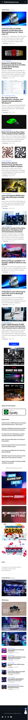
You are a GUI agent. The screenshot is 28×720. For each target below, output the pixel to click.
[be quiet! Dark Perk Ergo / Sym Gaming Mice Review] (4, 686)
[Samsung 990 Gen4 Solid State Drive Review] (4, 650)
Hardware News (8, 61)
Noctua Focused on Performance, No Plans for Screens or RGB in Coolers (12, 164)
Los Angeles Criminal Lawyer (9, 568)
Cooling (12, 589)
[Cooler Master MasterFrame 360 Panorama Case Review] (4, 672)
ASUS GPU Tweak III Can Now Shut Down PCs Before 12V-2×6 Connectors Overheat (13, 230)
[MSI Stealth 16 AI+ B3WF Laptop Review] (4, 665)
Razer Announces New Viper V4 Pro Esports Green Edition (13, 133)
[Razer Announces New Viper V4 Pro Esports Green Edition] (14, 122)
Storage (12, 648)
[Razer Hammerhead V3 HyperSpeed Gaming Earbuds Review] (14, 609)
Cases (9, 670)
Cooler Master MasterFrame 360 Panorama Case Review (16, 672)
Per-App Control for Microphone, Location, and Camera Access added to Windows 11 (12, 100)
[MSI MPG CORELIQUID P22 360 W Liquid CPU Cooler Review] (14, 588)
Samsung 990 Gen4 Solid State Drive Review (16, 650)
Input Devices (13, 684)
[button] (2, 2)
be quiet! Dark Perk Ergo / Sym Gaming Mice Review (16, 687)
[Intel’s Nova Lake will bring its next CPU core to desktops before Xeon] (14, 282)
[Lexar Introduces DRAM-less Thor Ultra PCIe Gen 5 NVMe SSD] (14, 185)
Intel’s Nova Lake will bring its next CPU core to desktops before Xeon (13, 293)
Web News (13, 95)
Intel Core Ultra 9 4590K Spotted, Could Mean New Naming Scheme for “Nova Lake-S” (12, 31)
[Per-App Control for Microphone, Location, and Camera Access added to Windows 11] (14, 87)
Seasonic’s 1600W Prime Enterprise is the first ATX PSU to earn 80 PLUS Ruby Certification (13, 65)
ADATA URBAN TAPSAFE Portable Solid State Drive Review (16, 657)
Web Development (6, 570)
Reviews (16, 589)
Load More (14, 344)
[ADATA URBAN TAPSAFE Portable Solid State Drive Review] (4, 657)
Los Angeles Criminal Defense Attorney (11, 567)
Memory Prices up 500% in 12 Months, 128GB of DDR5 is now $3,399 (14, 262)
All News (3, 61)
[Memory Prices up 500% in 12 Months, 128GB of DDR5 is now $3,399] (14, 251)
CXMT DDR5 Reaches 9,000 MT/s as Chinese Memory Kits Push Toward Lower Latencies (13, 326)
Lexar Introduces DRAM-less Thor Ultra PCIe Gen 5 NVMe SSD (13, 197)
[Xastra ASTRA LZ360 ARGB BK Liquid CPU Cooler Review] (4, 679)
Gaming (4, 607)
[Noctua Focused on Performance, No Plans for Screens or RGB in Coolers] (14, 153)
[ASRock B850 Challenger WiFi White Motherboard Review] (14, 624)
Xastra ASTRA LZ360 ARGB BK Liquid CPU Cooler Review (16, 679)
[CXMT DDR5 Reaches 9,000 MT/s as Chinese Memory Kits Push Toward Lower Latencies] (14, 314)
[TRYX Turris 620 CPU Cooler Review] (14, 639)
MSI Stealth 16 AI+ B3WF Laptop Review (16, 665)
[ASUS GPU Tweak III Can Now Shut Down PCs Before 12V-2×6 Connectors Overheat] (14, 218)
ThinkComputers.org (11, 2)
